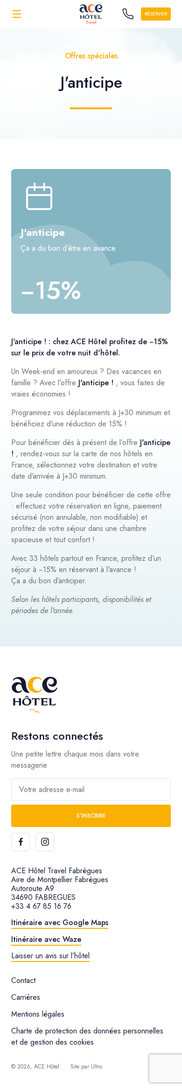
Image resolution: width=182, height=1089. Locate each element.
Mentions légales (37, 1014)
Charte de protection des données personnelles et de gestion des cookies (87, 1036)
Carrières (25, 997)
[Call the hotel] (127, 14)
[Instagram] (44, 842)
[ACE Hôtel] (34, 695)
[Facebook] (20, 842)
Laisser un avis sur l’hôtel (50, 955)
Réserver (156, 13)
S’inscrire (91, 816)
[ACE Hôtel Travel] (91, 13)
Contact (23, 980)
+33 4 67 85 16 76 (41, 906)
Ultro (96, 1066)
